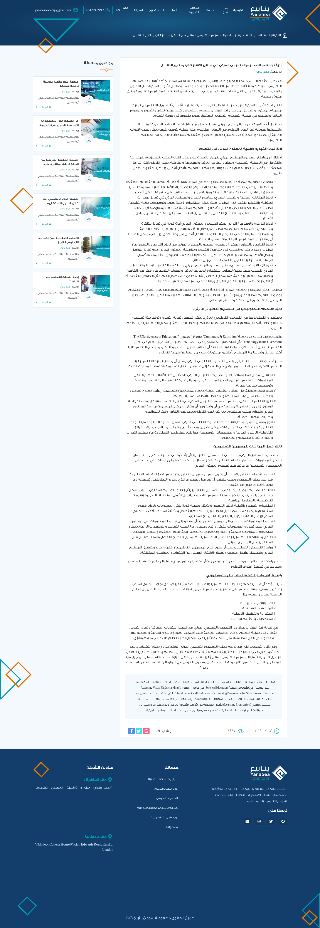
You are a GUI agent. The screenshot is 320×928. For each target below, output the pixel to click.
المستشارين (156, 10)
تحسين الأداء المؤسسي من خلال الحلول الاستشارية (61, 201)
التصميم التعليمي (168, 798)
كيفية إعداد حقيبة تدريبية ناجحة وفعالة (61, 84)
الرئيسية (238, 10)
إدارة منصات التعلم (167, 788)
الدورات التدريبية (194, 10)
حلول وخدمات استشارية (163, 779)
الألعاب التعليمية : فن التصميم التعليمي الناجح (58, 240)
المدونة (138, 10)
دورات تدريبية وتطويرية (165, 817)
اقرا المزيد (47, 107)
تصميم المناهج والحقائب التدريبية (158, 807)
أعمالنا (173, 10)
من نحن (225, 10)
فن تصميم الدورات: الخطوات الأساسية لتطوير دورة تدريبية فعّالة (59, 123)
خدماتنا (209, 10)
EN (118, 10)
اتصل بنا (125, 10)
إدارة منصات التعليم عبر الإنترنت (62, 279)
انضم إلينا (172, 827)
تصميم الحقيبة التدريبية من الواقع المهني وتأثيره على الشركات (59, 162)
